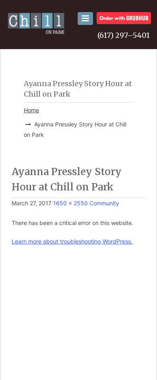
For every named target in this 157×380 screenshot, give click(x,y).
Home (31, 110)
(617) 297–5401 (123, 35)
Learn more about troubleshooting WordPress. (72, 241)
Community (104, 203)
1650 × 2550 (70, 203)
